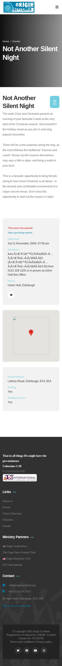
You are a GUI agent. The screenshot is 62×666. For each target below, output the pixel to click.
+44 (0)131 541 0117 (19, 591)
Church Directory (12, 513)
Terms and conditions (22, 641)
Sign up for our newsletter (17, 605)
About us (8, 501)
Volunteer (8, 519)
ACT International (12, 564)
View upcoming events (20, 232)
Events (16, 41)
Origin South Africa (16, 546)
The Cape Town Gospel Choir (19, 552)
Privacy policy (44, 641)
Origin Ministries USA (18, 558)
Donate (7, 525)
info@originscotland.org (22, 585)
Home (6, 41)
